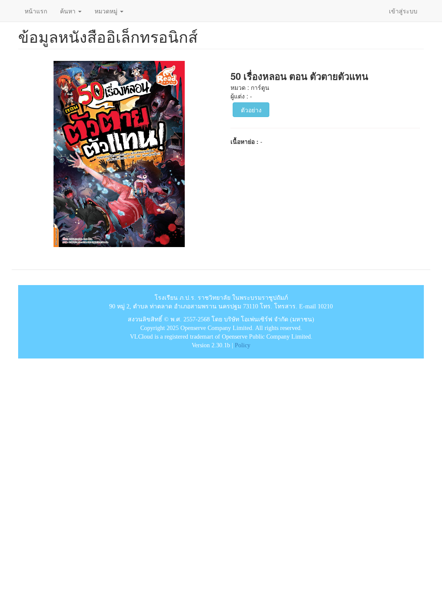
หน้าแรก (36, 10)
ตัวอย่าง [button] (251, 109)
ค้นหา (68, 10)
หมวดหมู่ (107, 10)
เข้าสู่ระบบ (403, 10)
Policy (242, 345)
